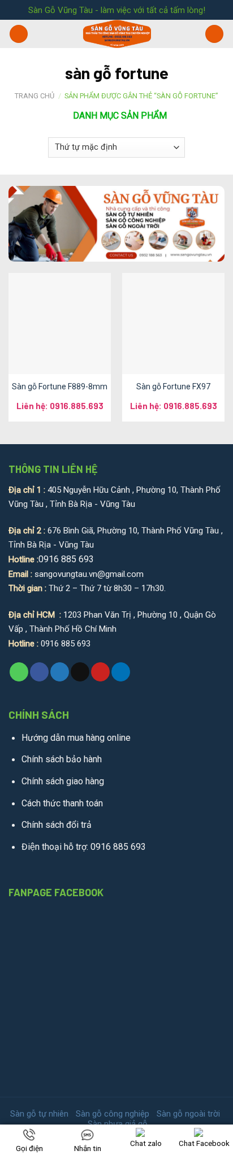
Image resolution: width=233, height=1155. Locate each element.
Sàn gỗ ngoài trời (188, 1114)
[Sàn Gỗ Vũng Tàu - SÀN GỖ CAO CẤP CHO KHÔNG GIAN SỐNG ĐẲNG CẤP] (116, 34)
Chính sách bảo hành (61, 759)
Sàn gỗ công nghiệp (112, 1114)
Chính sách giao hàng (62, 781)
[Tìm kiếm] (214, 34)
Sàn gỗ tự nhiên (39, 1114)
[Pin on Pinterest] (100, 671)
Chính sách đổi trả (56, 824)
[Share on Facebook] (39, 671)
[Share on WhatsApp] (19, 671)
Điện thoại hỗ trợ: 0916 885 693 (83, 846)
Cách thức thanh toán (62, 803)
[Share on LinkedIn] (120, 671)
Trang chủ (34, 96)
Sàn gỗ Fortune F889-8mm (59, 386)
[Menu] (19, 34)
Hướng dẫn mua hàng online (76, 737)
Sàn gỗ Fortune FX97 (173, 386)
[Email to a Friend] (80, 671)
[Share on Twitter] (59, 671)
